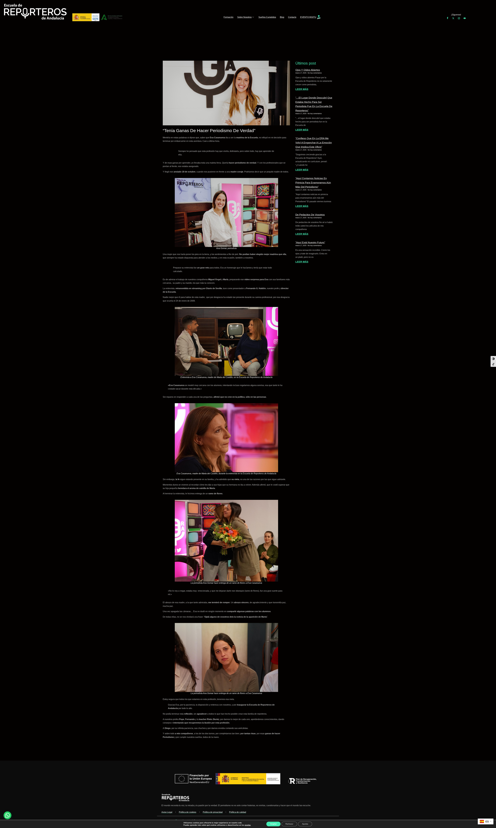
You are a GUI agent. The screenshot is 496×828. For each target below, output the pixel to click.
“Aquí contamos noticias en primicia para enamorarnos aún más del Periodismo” (313, 182)
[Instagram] (459, 18)
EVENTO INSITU (308, 17)
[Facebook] (448, 18)
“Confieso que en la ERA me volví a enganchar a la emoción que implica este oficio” (313, 142)
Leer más (301, 89)
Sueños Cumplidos (267, 17)
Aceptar (273, 824)
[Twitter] (453, 18)
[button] (7, 815)
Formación (228, 17)
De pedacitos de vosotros (310, 214)
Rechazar (289, 824)
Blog (282, 17)
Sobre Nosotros (244, 17)
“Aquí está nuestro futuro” (310, 242)
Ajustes (305, 824)
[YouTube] (465, 18)
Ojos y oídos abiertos (307, 69)
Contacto (292, 17)
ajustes (248, 825)
